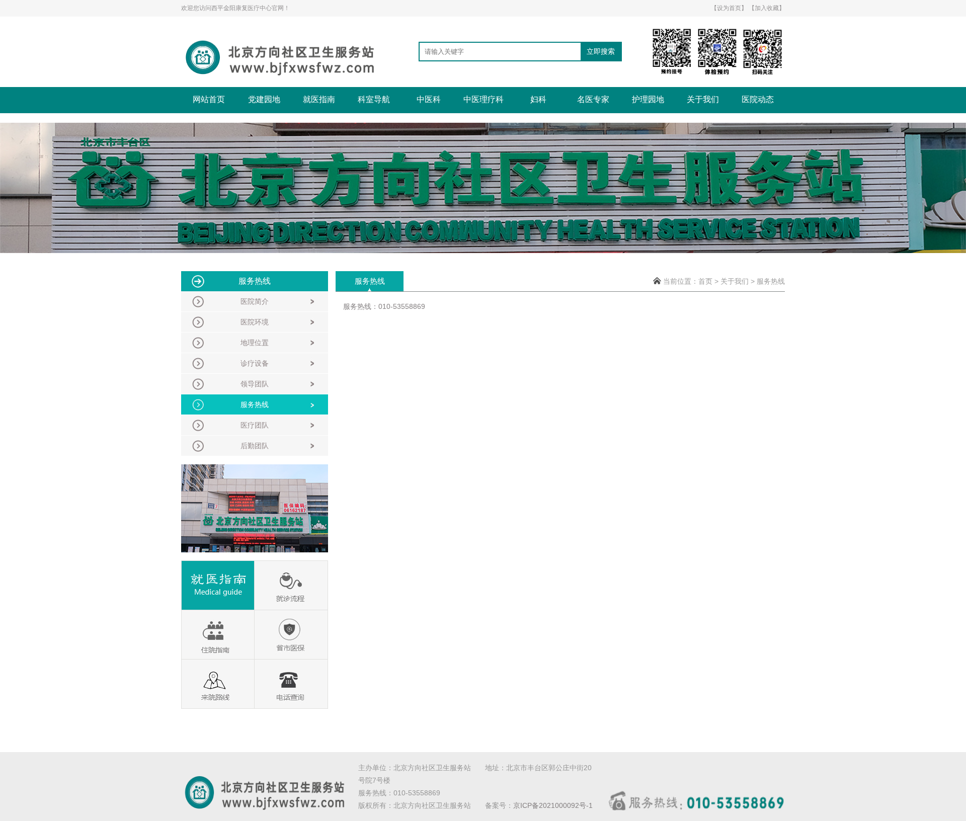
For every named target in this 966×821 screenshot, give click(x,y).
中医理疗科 (483, 99)
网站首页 (209, 99)
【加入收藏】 (767, 8)
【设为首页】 (729, 8)
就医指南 (319, 99)
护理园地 (648, 99)
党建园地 (264, 99)
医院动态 (758, 99)
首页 (705, 281)
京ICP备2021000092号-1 (553, 805)
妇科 (538, 99)
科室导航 (374, 99)
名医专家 (593, 99)
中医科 (429, 99)
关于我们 (703, 99)
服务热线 (771, 281)
